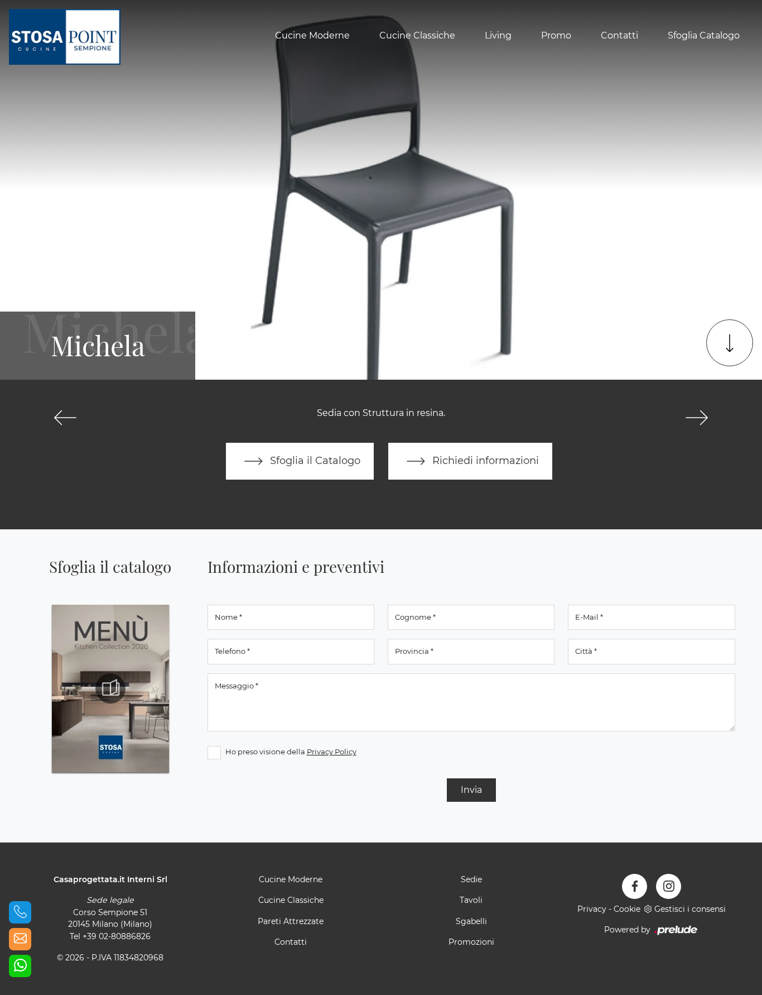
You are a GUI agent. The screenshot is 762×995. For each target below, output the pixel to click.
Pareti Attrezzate (291, 921)
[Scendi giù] (729, 342)
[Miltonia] (696, 417)
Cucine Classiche (417, 35)
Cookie (627, 909)
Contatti (619, 35)
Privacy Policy (331, 751)
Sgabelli (471, 921)
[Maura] (65, 417)
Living (498, 35)
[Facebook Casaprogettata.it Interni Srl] (634, 886)
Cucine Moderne (312, 35)
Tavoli (471, 900)
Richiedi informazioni (484, 460)
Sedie (471, 879)
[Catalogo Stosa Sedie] (110, 688)
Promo (556, 35)
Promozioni (471, 942)
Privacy (591, 909)
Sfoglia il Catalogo (313, 460)
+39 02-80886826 (117, 936)
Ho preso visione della (290, 751)
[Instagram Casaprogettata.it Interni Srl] (668, 886)
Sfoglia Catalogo (704, 35)
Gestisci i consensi (690, 909)
